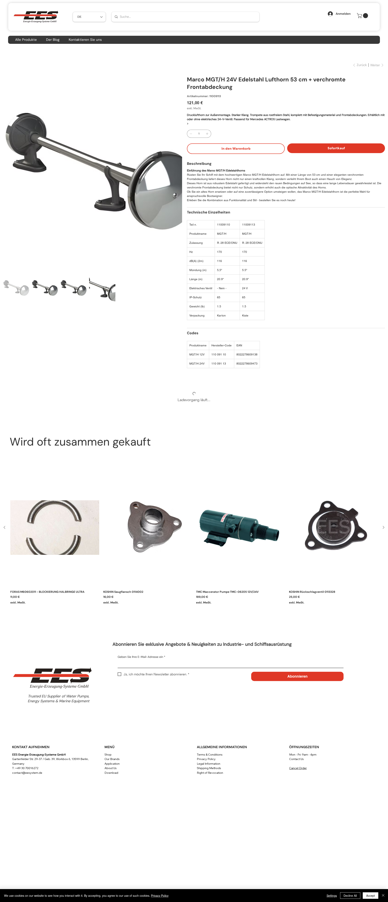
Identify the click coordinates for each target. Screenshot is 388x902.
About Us (110, 768)
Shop (108, 754)
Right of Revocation (210, 773)
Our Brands (112, 759)
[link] (363, 15)
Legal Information (208, 763)
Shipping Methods (209, 768)
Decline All (350, 896)
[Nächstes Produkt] (383, 527)
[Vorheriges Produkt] (4, 527)
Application (112, 763)
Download (111, 773)
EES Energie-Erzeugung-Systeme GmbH (39, 754)
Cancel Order (298, 768)
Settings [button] (332, 896)
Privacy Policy (206, 759)
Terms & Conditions (209, 754)
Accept (370, 896)
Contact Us (296, 759)
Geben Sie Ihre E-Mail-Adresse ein (141, 657)
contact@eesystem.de (27, 773)
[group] (194, 538)
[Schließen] (383, 895)
